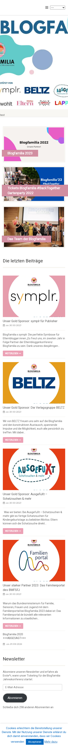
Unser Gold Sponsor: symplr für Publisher (30, 321)
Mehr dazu (50, 741)
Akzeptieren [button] (34, 741)
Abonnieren (15, 698)
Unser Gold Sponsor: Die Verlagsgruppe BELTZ (34, 407)
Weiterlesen (12, 353)
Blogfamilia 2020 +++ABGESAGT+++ (14, 636)
